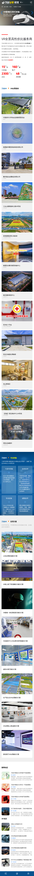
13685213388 (17, 7)
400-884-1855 (8, 7)
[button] (15, 24)
